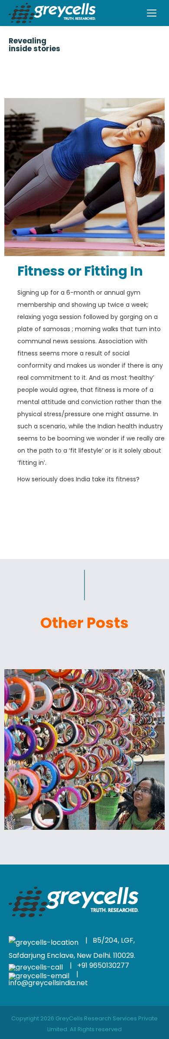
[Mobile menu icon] (151, 13)
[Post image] (84, 749)
